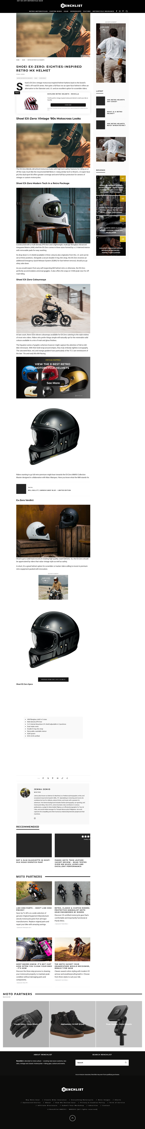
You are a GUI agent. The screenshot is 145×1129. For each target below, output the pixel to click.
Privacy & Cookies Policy (92, 1097)
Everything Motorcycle (82, 1094)
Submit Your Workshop (73, 1099)
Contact (106, 1099)
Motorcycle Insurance (103, 11)
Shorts (118, 1094)
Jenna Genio (20, 74)
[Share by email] (58, 773)
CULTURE (87, 11)
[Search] (127, 11)
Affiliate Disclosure (48, 1099)
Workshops (75, 11)
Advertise (93, 1099)
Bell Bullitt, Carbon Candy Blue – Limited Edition (49, 490)
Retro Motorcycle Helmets (24, 78)
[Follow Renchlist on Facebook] (116, 11)
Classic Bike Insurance (55, 1094)
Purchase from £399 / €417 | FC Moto (53, 679)
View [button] (68, 698)
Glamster (42, 88)
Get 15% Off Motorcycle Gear (30, 1)
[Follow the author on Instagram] (35, 812)
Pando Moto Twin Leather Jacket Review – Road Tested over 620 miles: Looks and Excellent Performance (71, 858)
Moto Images (104, 1094)
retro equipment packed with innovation (31, 569)
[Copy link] (62, 773)
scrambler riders (80, 88)
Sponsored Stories (32, 1097)
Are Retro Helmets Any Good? (116, 100)
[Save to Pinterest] (53, 773)
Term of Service (117, 1097)
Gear (66, 11)
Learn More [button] (68, 754)
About (48, 1097)
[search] (126, 1057)
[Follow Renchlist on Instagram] (119, 11)
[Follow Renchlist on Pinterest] (123, 11)
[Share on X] (48, 773)
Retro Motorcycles (38, 11)
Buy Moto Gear (33, 1094)
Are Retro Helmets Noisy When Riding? (116, 124)
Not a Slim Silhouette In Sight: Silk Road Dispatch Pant (33, 856)
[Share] (67, 773)
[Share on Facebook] (43, 773)
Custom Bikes (56, 11)
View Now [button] (68, 104)
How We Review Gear (65, 1097)
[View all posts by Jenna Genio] (25, 791)
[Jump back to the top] (72, 1112)
